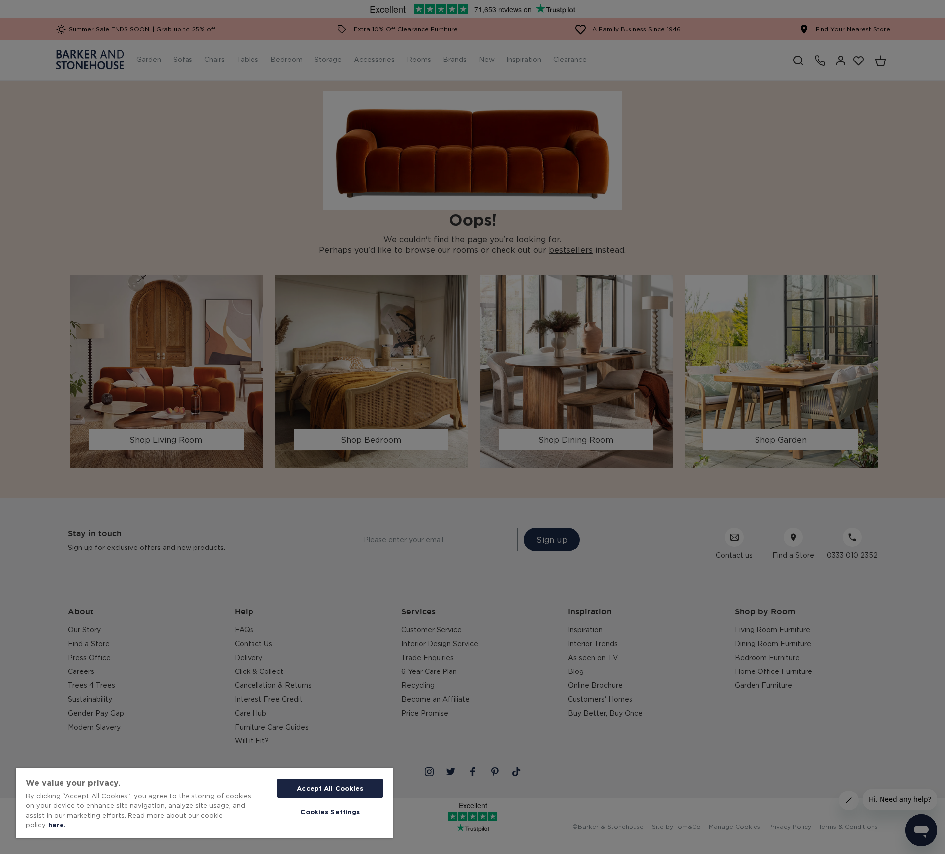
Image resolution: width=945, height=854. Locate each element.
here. (57, 824)
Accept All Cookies (330, 788)
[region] (204, 803)
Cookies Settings (330, 811)
